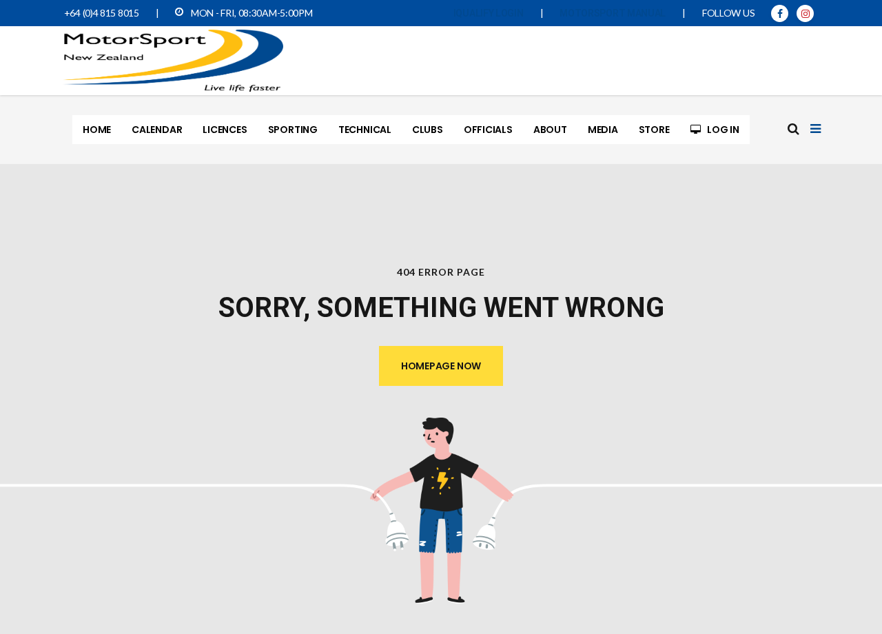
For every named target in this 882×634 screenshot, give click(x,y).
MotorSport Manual (613, 13)
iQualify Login (488, 13)
